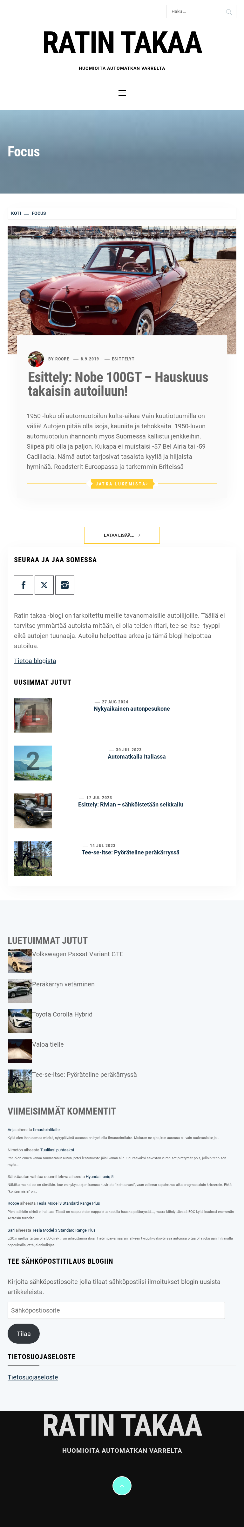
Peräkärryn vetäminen (63, 984)
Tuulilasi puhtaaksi (57, 1150)
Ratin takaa (121, 42)
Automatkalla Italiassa (137, 756)
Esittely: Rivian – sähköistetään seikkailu (130, 804)
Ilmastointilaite (46, 1129)
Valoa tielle (48, 1044)
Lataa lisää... (119, 535)
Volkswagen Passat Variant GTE (77, 954)
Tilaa (24, 1334)
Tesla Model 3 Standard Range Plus (68, 1203)
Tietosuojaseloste (33, 1377)
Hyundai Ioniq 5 (99, 1176)
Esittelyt (123, 358)
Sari (11, 1230)
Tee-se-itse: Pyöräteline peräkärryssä (131, 852)
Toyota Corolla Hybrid (62, 1014)
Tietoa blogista (35, 661)
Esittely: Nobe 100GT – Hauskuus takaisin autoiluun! (118, 384)
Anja (12, 1129)
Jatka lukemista (121, 483)
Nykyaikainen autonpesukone (132, 708)
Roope (62, 358)
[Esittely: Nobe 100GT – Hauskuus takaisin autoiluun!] (122, 289)
